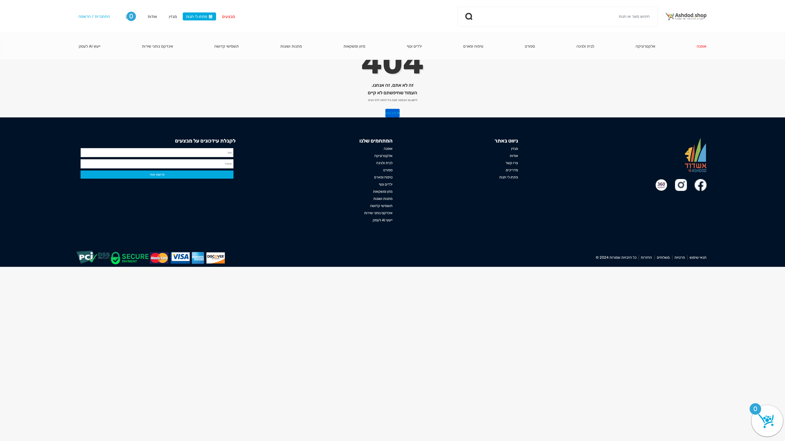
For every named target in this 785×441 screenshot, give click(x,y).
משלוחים (663, 257)
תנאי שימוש (698, 257)
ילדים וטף (414, 46)
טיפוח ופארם (473, 46)
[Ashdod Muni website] (695, 155)
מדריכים (512, 170)
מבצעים (228, 16)
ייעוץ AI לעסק (89, 46)
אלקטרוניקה (645, 46)
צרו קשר (511, 163)
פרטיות (679, 257)
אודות (152, 16)
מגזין (173, 16)
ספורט (530, 46)
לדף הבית (391, 113)
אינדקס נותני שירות (157, 46)
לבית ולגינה (585, 46)
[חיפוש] (469, 16)
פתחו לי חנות (196, 16)
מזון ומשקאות (354, 46)
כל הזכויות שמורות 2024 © (616, 257)
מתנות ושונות (291, 46)
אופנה (701, 46)
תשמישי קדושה (226, 46)
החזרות (646, 257)
